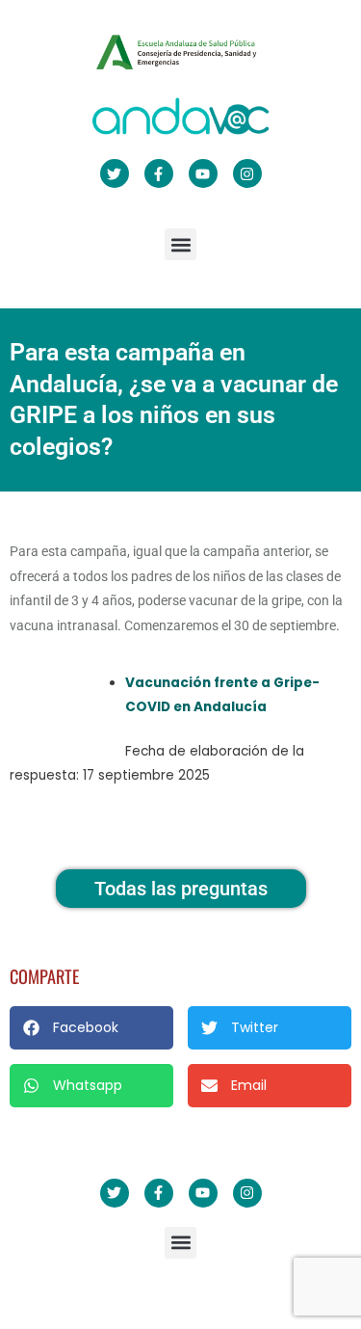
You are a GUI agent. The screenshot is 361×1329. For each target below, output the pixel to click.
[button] (180, 244)
